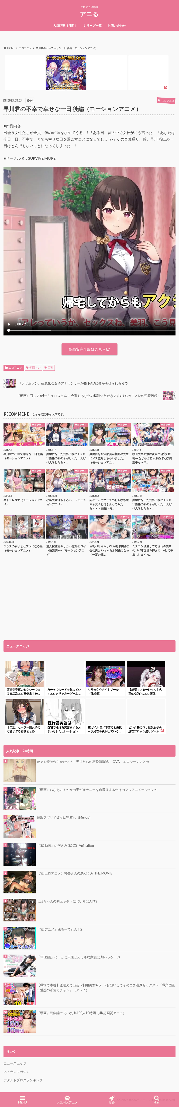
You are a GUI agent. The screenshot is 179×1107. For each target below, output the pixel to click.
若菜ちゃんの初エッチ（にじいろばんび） (68, 901)
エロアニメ (15, 367)
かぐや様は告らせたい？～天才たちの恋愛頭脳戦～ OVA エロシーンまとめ (93, 762)
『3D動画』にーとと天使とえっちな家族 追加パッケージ (78, 957)
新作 (112, 1102)
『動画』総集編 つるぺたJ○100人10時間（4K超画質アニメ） (81, 1013)
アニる (89, 14)
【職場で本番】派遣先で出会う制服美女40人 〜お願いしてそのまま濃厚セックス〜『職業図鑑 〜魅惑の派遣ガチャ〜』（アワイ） (106, 987)
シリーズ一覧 (92, 25)
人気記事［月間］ (65, 25)
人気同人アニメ (67, 1102)
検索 (157, 1102)
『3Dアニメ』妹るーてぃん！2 (59, 929)
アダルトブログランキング (23, 1080)
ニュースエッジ (14, 1063)
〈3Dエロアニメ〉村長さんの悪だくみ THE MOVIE (74, 873)
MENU (22, 1102)
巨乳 (50, 367)
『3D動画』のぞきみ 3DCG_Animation (65, 845)
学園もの (35, 367)
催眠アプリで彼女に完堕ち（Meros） (64, 817)
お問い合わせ (117, 25)
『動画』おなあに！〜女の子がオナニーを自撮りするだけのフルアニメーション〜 (97, 790)
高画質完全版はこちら (87, 349)
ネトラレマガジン (16, 1072)
